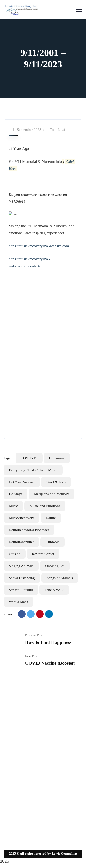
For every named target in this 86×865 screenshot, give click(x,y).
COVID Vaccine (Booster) (50, 663)
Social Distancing (22, 578)
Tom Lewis (58, 130)
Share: (8, 614)
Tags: (7, 458)
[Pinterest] (40, 614)
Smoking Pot (54, 566)
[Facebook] (22, 614)
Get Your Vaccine (22, 482)
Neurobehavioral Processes (29, 530)
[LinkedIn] (49, 614)
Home (11, 736)
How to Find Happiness (48, 642)
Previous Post (34, 635)
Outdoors (52, 542)
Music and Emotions (45, 506)
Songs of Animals (60, 578)
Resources (14, 766)
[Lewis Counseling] (21, 9)
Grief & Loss (56, 482)
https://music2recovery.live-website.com (39, 246)
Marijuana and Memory (51, 494)
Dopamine (56, 458)
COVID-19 (29, 458)
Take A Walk (54, 590)
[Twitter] (31, 614)
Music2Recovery (21, 518)
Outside (14, 554)
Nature (51, 518)
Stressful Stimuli (21, 590)
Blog (10, 776)
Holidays (15, 494)
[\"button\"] (44, 310)
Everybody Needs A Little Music (33, 470)
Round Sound (16, 756)
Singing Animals (21, 566)
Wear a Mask (18, 602)
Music (13, 506)
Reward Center (43, 554)
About (11, 746)
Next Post (31, 656)
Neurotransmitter (21, 542)
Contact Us (14, 786)
